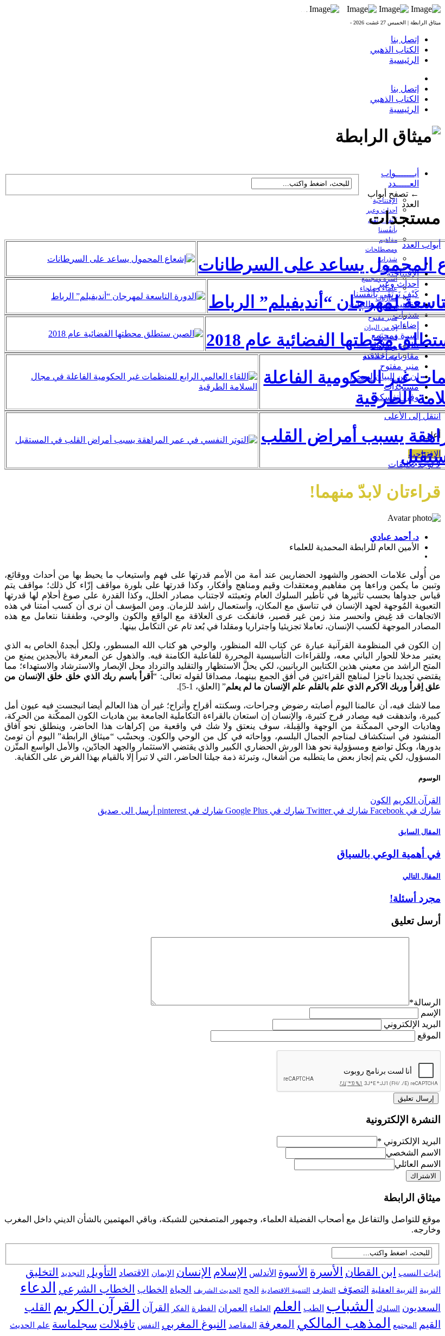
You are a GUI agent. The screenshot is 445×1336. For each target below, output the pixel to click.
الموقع (429, 1035)
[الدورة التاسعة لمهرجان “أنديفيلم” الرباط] (128, 296)
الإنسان (193, 1272)
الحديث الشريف (217, 1290)
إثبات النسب (419, 1272)
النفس (148, 1324)
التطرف (324, 1290)
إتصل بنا (405, 39)
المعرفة (277, 1324)
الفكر (180, 1308)
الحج (251, 1289)
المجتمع (405, 1325)
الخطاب (152, 1290)
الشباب (350, 1305)
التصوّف (353, 1290)
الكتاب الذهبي (394, 49)
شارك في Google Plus (263, 810)
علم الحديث (30, 1325)
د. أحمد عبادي (394, 536)
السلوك (388, 1309)
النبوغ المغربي (194, 1324)
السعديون (421, 1307)
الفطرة (204, 1308)
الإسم (431, 1012)
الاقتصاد (134, 1273)
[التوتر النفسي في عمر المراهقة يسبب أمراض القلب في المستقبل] (136, 439)
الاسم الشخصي (413, 1152)
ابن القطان (370, 1272)
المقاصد (242, 1325)
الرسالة (425, 1002)
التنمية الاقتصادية (285, 1290)
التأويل (102, 1272)
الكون (380, 800)
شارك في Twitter (336, 810)
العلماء (260, 1309)
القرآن (155, 1307)
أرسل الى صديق (126, 810)
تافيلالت (117, 1324)
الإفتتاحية (385, 200)
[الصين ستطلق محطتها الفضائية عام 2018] (125, 333)
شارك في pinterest (189, 810)
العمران (232, 1308)
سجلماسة (74, 1324)
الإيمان (162, 1273)
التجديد (73, 1272)
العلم (287, 1306)
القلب (37, 1307)
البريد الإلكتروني (412, 1024)
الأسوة (293, 1272)
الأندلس (262, 1272)
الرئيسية (404, 59)
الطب (313, 1308)
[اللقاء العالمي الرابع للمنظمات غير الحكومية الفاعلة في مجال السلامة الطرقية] (132, 386)
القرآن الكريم (417, 800)
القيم (430, 1324)
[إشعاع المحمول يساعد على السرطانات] (121, 258)
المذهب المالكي (344, 1323)
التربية (430, 1290)
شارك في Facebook (404, 810)
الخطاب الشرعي (97, 1289)
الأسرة (326, 1272)
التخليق (42, 1272)
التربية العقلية (394, 1289)
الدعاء (38, 1288)
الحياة (181, 1290)
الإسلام (230, 1272)
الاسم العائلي (418, 1164)
